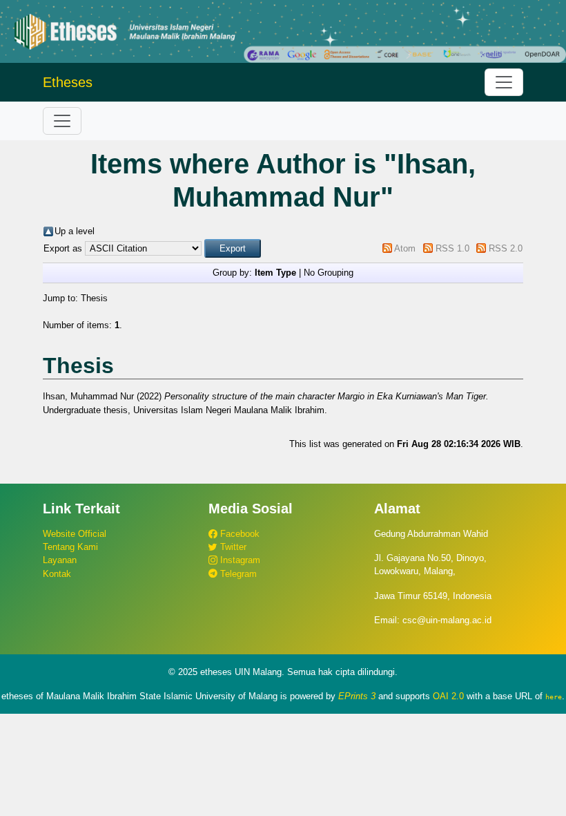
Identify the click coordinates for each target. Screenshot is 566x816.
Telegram (237, 574)
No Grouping (328, 272)
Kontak (57, 574)
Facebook (238, 534)
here (553, 696)
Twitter (231, 547)
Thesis (94, 298)
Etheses (67, 82)
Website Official (74, 534)
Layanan (60, 560)
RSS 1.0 (452, 248)
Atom (405, 248)
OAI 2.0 (448, 696)
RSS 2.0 (506, 248)
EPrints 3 (356, 696)
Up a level (75, 231)
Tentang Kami (70, 547)
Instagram (238, 560)
